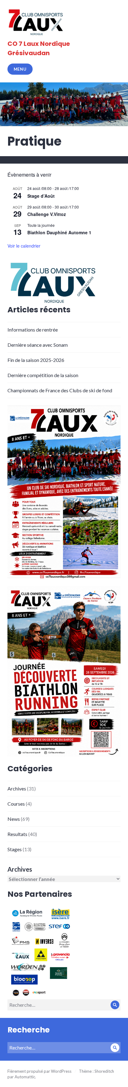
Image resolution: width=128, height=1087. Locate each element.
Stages (14, 849)
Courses (16, 804)
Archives (16, 788)
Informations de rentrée (32, 329)
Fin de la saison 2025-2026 (35, 360)
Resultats (17, 834)
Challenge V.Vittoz (46, 214)
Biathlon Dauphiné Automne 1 (59, 232)
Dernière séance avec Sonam (37, 345)
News (13, 819)
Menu (20, 69)
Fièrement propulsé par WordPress (39, 1071)
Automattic (25, 1076)
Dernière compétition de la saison (42, 375)
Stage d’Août (41, 196)
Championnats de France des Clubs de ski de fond (59, 390)
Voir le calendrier (23, 246)
